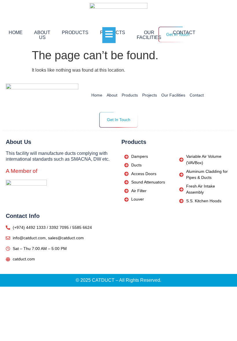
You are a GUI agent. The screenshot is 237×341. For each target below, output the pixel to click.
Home (16, 32)
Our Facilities (149, 35)
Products (75, 32)
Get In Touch (118, 119)
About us (42, 35)
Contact (184, 32)
